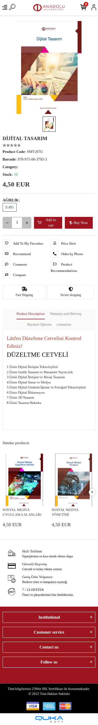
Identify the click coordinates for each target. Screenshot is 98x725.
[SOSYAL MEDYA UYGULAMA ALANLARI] (25, 480)
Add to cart (51, 222)
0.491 (9, 207)
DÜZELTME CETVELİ (37, 354)
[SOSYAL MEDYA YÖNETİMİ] (74, 480)
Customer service (49, 632)
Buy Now (81, 223)
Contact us (49, 647)
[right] (92, 492)
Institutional (49, 617)
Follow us (49, 662)
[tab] (30, 314)
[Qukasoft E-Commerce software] (49, 719)
